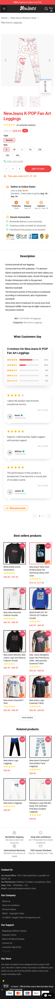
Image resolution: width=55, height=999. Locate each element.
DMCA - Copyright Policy (13, 913)
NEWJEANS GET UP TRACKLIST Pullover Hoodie (38, 615)
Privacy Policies (9, 909)
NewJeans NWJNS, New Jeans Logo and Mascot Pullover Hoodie (15, 658)
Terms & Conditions (11, 905)
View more (27, 718)
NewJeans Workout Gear (23, 18)
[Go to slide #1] (20, 101)
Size (5, 145)
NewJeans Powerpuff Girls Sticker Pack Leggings (39, 763)
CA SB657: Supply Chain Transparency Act (21, 917)
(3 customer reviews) (25, 125)
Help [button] (49, 995)
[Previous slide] (6, 60)
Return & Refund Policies (13, 939)
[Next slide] (49, 60)
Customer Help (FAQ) (11, 947)
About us (6, 901)
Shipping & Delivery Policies (14, 931)
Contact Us (7, 943)
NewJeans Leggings (11, 22)
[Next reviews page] (48, 516)
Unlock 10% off (6, 986)
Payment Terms (9, 935)
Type (6, 135)
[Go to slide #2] (35, 101)
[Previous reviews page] (34, 516)
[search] (46, 8)
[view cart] (51, 8)
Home (4, 18)
